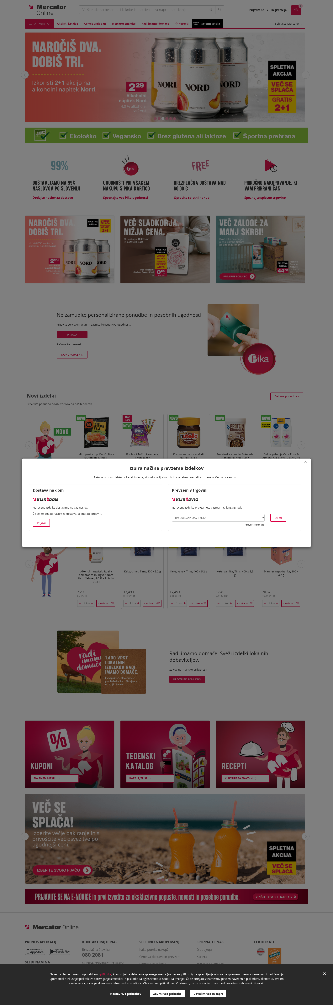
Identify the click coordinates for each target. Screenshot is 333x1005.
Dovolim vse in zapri (208, 994)
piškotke (105, 974)
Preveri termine (255, 524)
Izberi (278, 518)
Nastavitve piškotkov (125, 994)
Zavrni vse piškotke (167, 994)
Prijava (41, 523)
